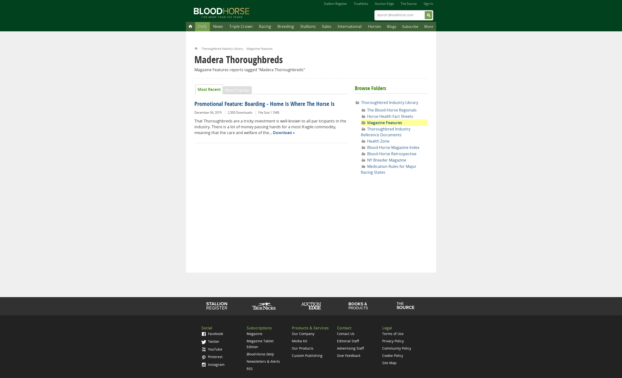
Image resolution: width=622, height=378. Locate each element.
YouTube (214, 349)
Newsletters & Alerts (263, 361)
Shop (358, 305)
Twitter (213, 341)
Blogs (391, 26)
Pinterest (215, 356)
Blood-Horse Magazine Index (393, 147)
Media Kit (299, 341)
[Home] (190, 26)
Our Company (303, 333)
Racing (265, 26)
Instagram (216, 364)
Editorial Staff (348, 341)
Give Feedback (348, 355)
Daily (202, 26)
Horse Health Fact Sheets (390, 116)
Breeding (285, 26)
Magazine (254, 333)
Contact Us (345, 333)
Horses (374, 26)
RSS (250, 368)
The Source (409, 3)
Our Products (302, 348)
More (428, 26)
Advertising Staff (350, 348)
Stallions (308, 26)
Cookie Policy (392, 355)
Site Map (389, 363)
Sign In (428, 3)
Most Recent (209, 89)
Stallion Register (335, 3)
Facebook (215, 333)
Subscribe (410, 26)
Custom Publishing (307, 355)
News (218, 26)
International (350, 26)
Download (282, 132)
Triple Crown (241, 26)
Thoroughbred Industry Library (222, 49)
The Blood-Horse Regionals (392, 110)
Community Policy (396, 348)
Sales (326, 26)
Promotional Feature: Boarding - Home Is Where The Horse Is (264, 104)
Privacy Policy (393, 341)
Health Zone (378, 141)
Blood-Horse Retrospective (391, 153)
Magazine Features (260, 49)
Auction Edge (384, 3)
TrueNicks (361, 3)
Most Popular (237, 90)
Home (196, 48)
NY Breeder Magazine (386, 160)
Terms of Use (393, 333)
